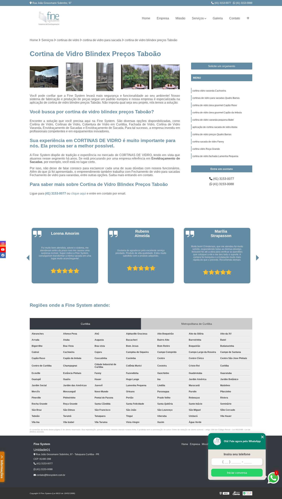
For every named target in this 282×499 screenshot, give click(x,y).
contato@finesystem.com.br (50, 475)
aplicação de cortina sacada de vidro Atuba (214, 127)
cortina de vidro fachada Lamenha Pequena (215, 156)
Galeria (218, 18)
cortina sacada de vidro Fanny (208, 141)
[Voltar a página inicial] (49, 18)
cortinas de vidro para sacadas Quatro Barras (216, 98)
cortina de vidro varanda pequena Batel (213, 120)
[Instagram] (3, 244)
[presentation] (22, 272)
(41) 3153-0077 (222, 3)
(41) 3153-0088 (243, 3)
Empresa (163, 18)
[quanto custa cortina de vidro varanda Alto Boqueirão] (135, 77)
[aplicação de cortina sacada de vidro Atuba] (165, 77)
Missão (180, 18)
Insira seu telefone (237, 454)
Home (146, 18)
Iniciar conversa (237, 472)
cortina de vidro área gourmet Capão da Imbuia (217, 112)
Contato (234, 18)
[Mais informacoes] (248, 18)
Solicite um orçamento (221, 66)
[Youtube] (3, 249)
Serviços (198, 18)
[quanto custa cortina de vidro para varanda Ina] (74, 77)
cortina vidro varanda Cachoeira (209, 90)
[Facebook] (3, 255)
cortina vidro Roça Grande (206, 149)
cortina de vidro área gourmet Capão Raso (214, 105)
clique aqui (78, 193)
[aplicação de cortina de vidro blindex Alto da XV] (105, 77)
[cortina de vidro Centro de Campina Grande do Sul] (44, 77)
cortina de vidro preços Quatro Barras (211, 134)
